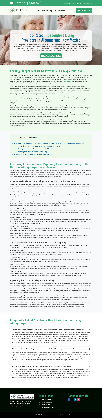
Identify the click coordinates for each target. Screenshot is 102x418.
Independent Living (48, 407)
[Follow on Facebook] (69, 399)
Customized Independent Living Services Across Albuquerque (39, 146)
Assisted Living (47, 11)
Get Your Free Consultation (52, 56)
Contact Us (88, 3)
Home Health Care (60, 11)
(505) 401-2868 (34, 3)
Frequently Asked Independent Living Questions (32, 154)
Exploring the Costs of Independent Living (32, 152)
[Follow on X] (72, 399)
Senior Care (46, 405)
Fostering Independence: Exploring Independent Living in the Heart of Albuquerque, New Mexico (49, 143)
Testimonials (76, 3)
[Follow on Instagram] (78, 399)
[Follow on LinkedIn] (75, 399)
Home (38, 11)
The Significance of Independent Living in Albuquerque (37, 149)
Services (67, 3)
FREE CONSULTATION (84, 10)
